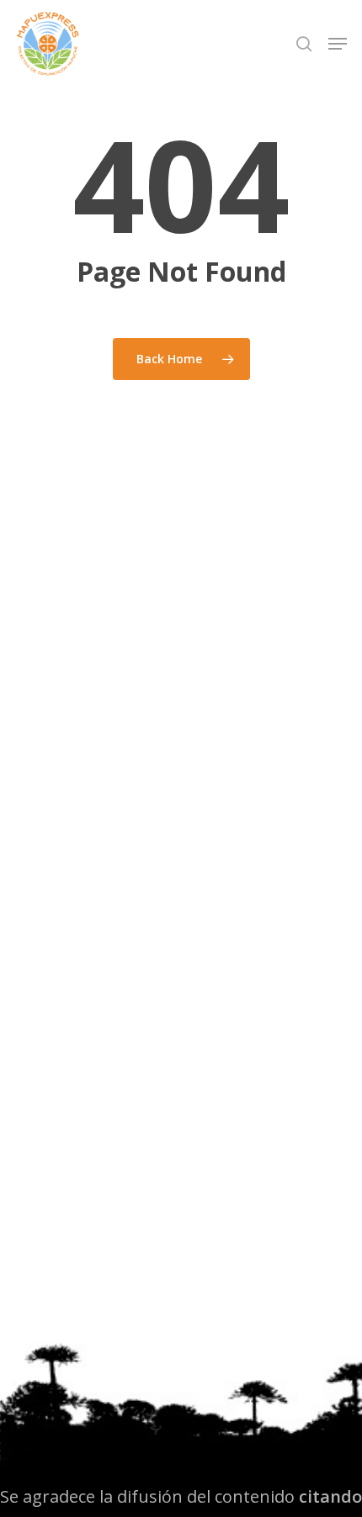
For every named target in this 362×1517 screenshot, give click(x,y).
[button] (337, 43)
